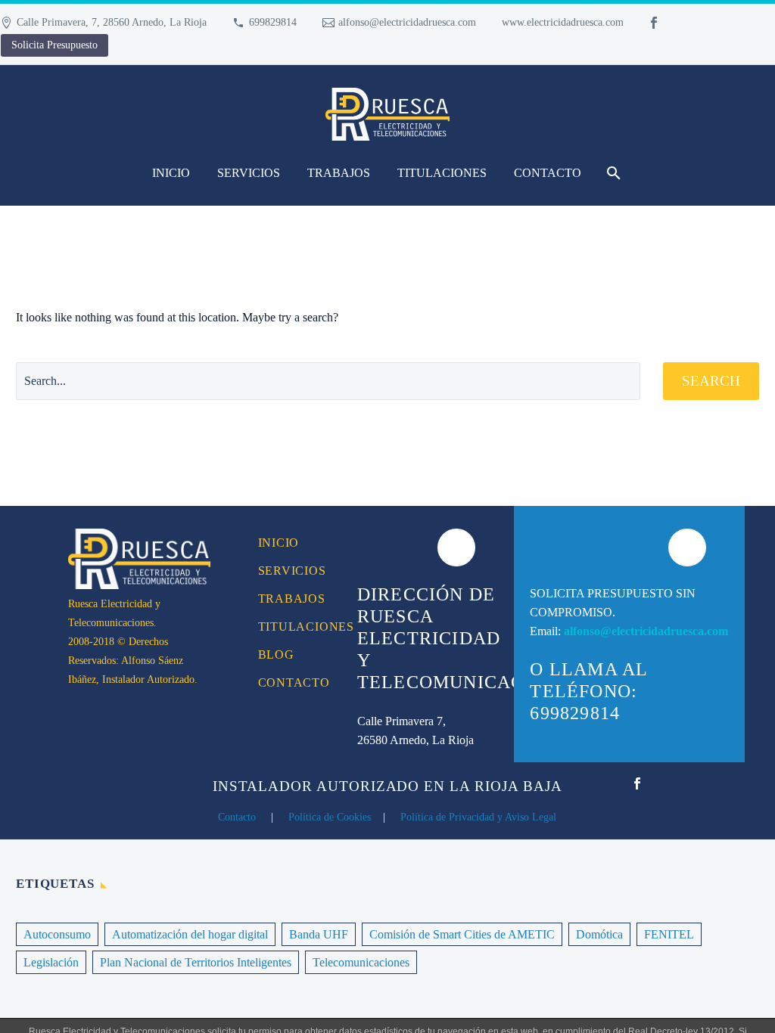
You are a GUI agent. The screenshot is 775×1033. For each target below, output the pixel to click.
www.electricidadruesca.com (563, 22)
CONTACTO (547, 172)
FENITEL (669, 934)
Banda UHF (318, 934)
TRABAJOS (338, 172)
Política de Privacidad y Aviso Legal (478, 817)
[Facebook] (654, 23)
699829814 (273, 22)
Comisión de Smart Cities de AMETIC (462, 934)
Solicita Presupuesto (54, 45)
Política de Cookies (329, 817)
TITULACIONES (442, 172)
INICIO (171, 172)
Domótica (599, 934)
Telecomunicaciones (361, 962)
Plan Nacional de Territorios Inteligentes (195, 962)
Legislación (51, 962)
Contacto (237, 817)
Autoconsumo (57, 934)
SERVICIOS (248, 172)
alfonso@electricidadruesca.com (407, 22)
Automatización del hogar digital (190, 934)
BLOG (276, 654)
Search (711, 381)
